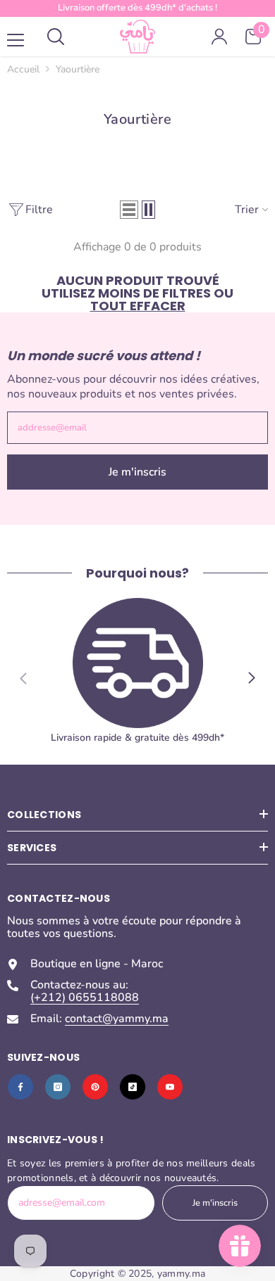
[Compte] (219, 36)
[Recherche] (55, 36)
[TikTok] (132, 1086)
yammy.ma (181, 1273)
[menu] (15, 40)
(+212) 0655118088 (84, 997)
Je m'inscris (137, 472)
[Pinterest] (95, 1086)
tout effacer (137, 306)
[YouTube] (170, 1086)
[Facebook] (20, 1086)
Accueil (23, 69)
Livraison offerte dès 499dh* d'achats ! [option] (137, 7)
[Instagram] (57, 1086)
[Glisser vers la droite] (251, 678)
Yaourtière (77, 69)
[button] (129, 209)
